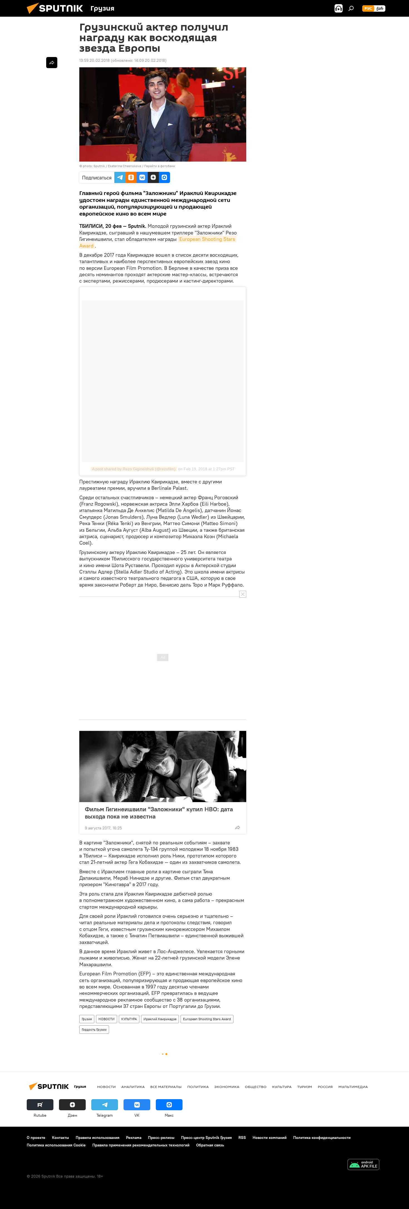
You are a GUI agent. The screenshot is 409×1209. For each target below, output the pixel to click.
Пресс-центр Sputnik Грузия (206, 1137)
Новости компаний (270, 1137)
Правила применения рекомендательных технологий (140, 1145)
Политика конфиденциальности (322, 1137)
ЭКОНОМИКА (226, 1086)
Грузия (87, 1019)
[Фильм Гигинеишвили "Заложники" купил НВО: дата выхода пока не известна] (162, 766)
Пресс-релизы (161, 1137)
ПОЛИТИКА (198, 1086)
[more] (237, 827)
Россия (325, 1086)
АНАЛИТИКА (133, 1086)
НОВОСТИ (106, 1019)
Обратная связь (210, 1145)
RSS (242, 1137)
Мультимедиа (353, 1086)
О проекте (36, 1137)
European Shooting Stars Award (207, 1019)
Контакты (60, 1137)
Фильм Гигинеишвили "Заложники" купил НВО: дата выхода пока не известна (159, 812)
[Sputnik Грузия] (57, 15)
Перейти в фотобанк (159, 166)
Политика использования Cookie (56, 1145)
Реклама (133, 1137)
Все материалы (166, 1086)
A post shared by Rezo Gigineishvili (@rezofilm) (134, 469)
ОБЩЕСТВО (256, 1086)
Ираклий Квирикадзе (160, 1019)
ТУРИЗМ (304, 1086)
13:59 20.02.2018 (94, 60)
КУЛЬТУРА (129, 1019)
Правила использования (97, 1137)
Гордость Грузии (94, 1029)
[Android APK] (363, 1165)
